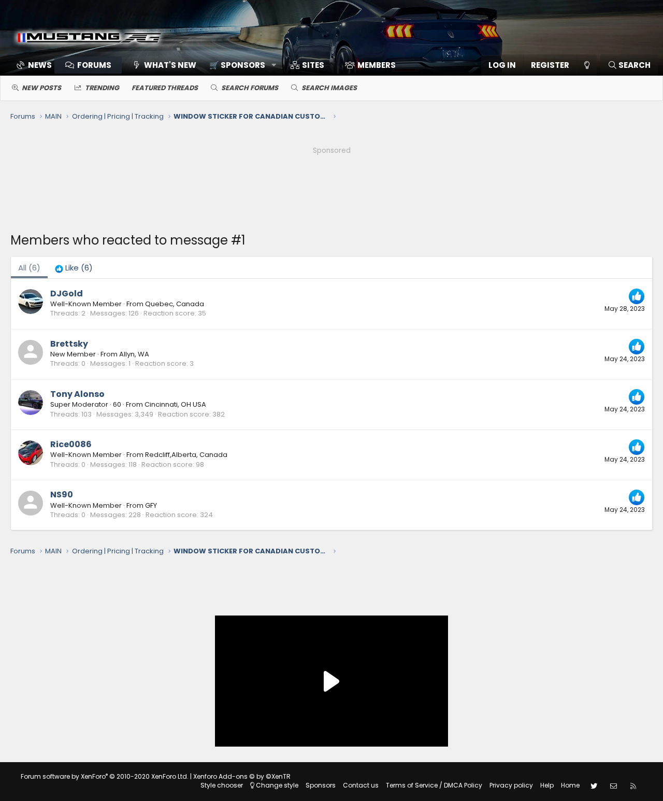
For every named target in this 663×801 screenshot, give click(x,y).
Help (547, 785)
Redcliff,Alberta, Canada (186, 455)
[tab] (74, 267)
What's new (170, 65)
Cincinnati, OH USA (175, 404)
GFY (151, 505)
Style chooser (221, 785)
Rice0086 (71, 444)
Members (376, 65)
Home (570, 785)
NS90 (61, 494)
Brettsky (69, 344)
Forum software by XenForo (105, 776)
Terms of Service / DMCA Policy (434, 785)
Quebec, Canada (174, 304)
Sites (313, 65)
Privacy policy (511, 785)
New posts (41, 88)
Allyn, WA (134, 354)
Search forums (249, 88)
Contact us (361, 785)
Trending (102, 88)
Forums (94, 65)
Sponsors (321, 785)
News (40, 65)
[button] (239, 65)
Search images (329, 88)
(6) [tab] (29, 267)
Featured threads (165, 88)
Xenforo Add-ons (242, 776)
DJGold (66, 293)
